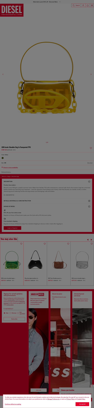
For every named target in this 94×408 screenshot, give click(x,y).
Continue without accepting (13, 404)
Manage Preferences (53, 399)
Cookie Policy (81, 399)
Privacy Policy (70, 399)
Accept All (82, 404)
